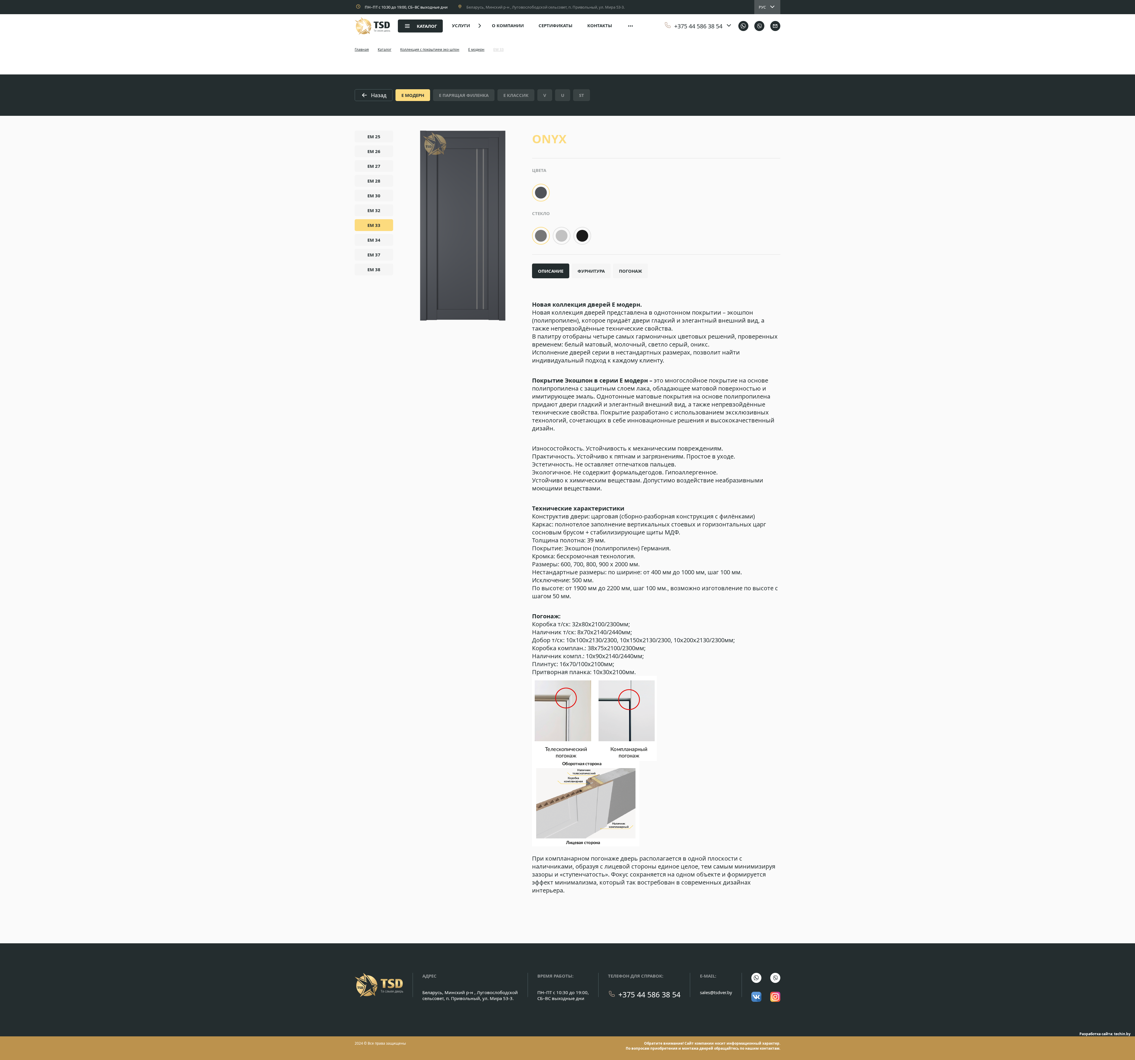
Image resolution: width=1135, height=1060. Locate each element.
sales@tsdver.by (716, 992)
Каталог (384, 49)
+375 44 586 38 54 (649, 994)
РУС (762, 7)
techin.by (1122, 1033)
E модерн (476, 49)
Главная (362, 49)
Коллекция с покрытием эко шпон (429, 49)
